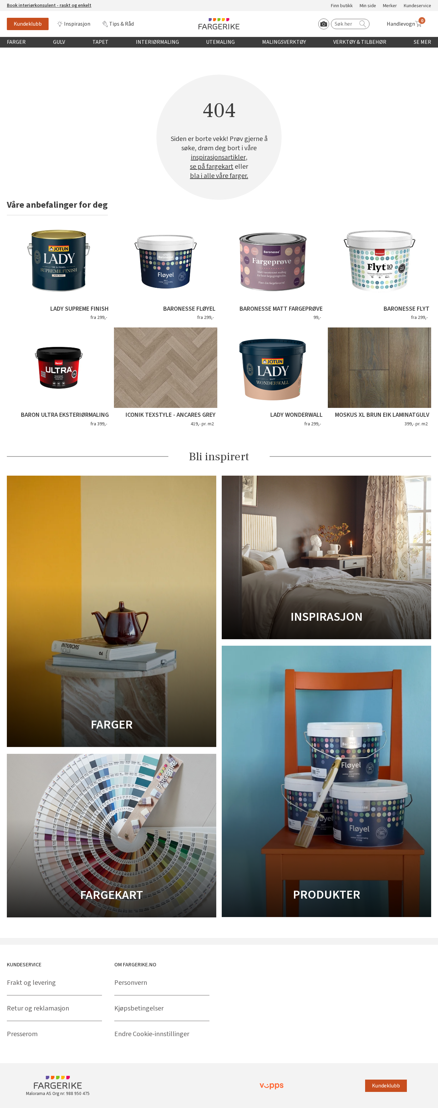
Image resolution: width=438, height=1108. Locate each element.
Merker (390, 6)
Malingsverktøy (284, 42)
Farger (16, 42)
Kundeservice (417, 6)
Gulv (59, 42)
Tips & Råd (121, 24)
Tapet (100, 42)
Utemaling (220, 42)
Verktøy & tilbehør (359, 42)
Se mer (422, 42)
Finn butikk (342, 6)
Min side (368, 6)
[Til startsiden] (219, 23)
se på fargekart (211, 166)
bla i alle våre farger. (219, 176)
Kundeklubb (28, 24)
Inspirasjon (77, 24)
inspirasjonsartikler (218, 157)
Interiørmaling (157, 42)
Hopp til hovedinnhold (26, 4)
